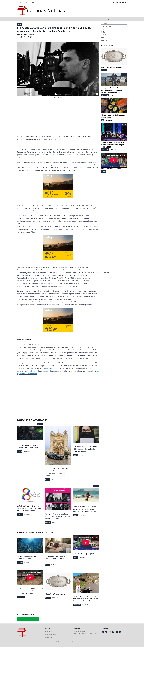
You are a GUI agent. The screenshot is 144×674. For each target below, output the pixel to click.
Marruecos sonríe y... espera (83, 553)
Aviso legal (48, 637)
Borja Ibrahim (106, 26)
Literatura (104, 40)
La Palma (20, 514)
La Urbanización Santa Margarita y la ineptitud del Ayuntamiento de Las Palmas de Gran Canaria (30, 590)
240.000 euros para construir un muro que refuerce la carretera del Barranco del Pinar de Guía (86, 598)
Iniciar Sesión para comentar (28, 619)
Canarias (75, 455)
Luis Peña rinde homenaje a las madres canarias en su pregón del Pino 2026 (113, 144)
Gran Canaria (21, 597)
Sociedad (20, 562)
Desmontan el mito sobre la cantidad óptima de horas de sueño (55, 558)
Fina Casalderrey (107, 37)
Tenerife (20, 451)
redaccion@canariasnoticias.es (88, 633)
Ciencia (47, 565)
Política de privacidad (52, 634)
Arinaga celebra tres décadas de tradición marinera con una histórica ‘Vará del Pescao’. (113, 90)
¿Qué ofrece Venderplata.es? (55, 594)
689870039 (83, 631)
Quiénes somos (50, 631)
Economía (48, 598)
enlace (49, 368)
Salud (102, 120)
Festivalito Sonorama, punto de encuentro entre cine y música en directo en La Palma (57, 516)
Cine (102, 29)
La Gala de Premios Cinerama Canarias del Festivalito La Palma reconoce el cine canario (29, 508)
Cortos (103, 32)
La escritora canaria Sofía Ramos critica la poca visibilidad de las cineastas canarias (85, 449)
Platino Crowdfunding (36, 211)
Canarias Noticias (22, 34)
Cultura (20, 24)
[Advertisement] (58, 119)
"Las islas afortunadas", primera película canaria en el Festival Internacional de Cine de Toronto (85, 509)
